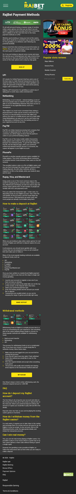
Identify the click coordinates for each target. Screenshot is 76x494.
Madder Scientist (50, 70)
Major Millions (49, 61)
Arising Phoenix (50, 75)
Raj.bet (5, 49)
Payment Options (9, 471)
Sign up (21, 67)
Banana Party (49, 66)
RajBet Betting (8, 465)
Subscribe (67, 79)
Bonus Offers (7, 468)
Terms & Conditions (10, 491)
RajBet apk (6, 462)
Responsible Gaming (11, 485)
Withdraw (22, 375)
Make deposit (21, 302)
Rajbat (5, 480)
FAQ (4, 475)
